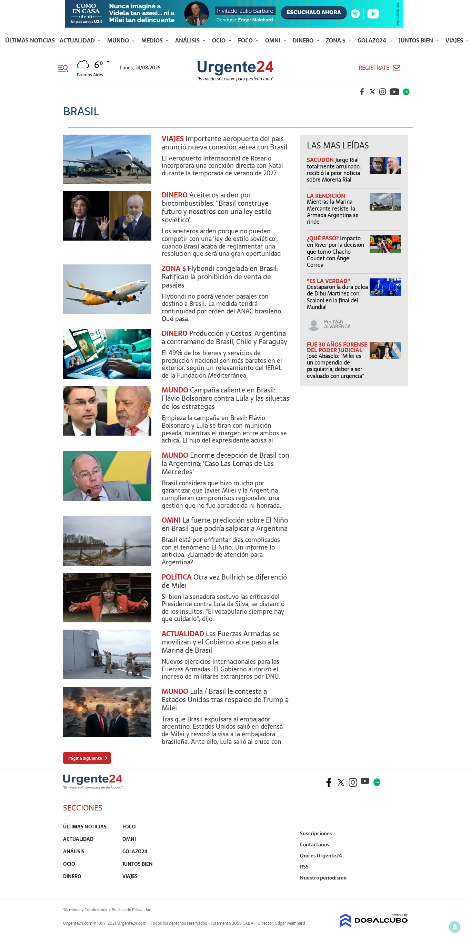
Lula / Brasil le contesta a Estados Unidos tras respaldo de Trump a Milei (225, 699)
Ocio (219, 40)
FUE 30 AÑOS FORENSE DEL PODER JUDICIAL (337, 347)
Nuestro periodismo (323, 878)
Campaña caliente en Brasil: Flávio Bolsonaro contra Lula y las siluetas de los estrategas (225, 398)
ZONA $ (174, 268)
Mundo (118, 40)
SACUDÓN (321, 159)
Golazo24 (373, 40)
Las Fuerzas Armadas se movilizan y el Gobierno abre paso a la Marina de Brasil (221, 642)
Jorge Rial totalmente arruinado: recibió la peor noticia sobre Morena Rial (334, 169)
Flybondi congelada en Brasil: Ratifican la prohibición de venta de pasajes (220, 277)
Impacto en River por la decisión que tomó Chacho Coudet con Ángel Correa (335, 251)
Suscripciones (316, 833)
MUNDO (175, 390)
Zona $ (336, 40)
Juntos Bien (416, 40)
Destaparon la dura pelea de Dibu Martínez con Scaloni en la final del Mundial (337, 296)
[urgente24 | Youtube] (394, 91)
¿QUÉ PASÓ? (323, 238)
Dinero (304, 40)
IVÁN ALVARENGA (337, 324)
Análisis (188, 40)
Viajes (454, 40)
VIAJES (173, 138)
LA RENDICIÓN (326, 195)
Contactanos (314, 844)
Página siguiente (85, 758)
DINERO (175, 195)
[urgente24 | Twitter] (372, 91)
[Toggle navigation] (65, 67)
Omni (273, 40)
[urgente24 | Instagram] (382, 91)
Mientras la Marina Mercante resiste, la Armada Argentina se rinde (333, 211)
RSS (304, 867)
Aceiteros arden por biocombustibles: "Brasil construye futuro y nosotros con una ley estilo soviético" (216, 207)
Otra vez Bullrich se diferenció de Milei (224, 581)
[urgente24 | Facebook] (362, 91)
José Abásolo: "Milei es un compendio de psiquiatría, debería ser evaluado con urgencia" (335, 365)
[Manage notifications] (454, 926)
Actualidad (78, 40)
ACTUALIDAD (183, 633)
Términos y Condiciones (85, 909)
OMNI (171, 520)
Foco (246, 40)
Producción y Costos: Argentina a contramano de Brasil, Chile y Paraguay (224, 337)
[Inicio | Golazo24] (406, 91)
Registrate (374, 68)
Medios (152, 40)
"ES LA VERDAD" (328, 280)
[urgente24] (92, 787)
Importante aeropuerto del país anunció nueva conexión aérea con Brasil (224, 143)
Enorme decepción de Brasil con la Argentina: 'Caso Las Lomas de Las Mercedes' (225, 463)
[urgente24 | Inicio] (400, 888)
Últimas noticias (30, 40)
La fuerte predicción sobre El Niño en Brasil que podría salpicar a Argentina (225, 524)
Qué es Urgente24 (321, 856)
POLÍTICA (177, 577)
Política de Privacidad (131, 909)
